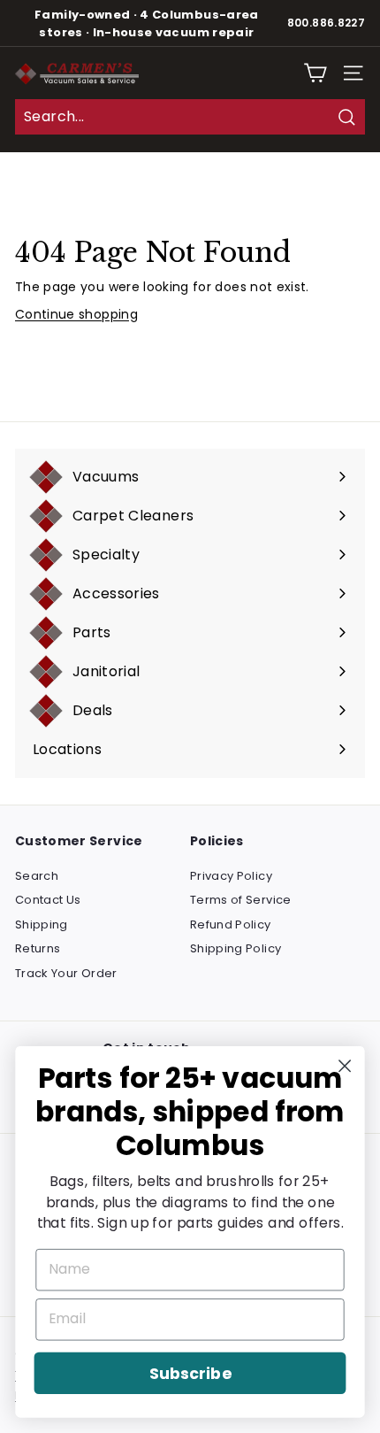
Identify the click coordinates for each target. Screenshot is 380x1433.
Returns (37, 948)
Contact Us (48, 899)
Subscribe (190, 1373)
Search (36, 875)
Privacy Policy (231, 875)
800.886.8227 (326, 23)
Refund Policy (230, 924)
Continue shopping (76, 314)
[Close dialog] (345, 1066)
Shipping (41, 924)
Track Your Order (66, 973)
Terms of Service (241, 899)
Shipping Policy (235, 948)
